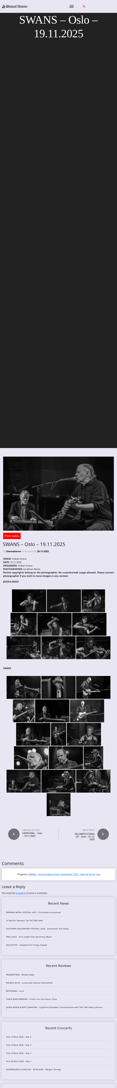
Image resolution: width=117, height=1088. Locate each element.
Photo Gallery (12, 535)
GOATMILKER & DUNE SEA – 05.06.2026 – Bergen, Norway (33, 1069)
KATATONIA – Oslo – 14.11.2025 (32, 834)
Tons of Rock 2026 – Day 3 (18, 1045)
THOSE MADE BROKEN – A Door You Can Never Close (31, 999)
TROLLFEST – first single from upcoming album (29, 937)
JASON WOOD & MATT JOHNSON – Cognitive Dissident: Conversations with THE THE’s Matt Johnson (54, 1007)
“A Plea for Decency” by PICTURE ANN (24, 920)
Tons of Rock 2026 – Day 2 (18, 1053)
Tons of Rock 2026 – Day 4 (18, 1037)
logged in (21, 893)
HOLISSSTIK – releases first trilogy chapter (26, 945)
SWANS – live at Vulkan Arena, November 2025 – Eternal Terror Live (64, 874)
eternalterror (13, 551)
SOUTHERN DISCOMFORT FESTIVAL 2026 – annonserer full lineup (37, 928)
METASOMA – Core (15, 991)
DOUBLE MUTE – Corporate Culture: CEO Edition (29, 983)
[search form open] (84, 6)
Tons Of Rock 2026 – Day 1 (18, 1061)
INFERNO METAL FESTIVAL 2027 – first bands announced (33, 912)
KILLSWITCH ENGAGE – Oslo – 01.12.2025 (85, 836)
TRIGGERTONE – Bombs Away (20, 974)
